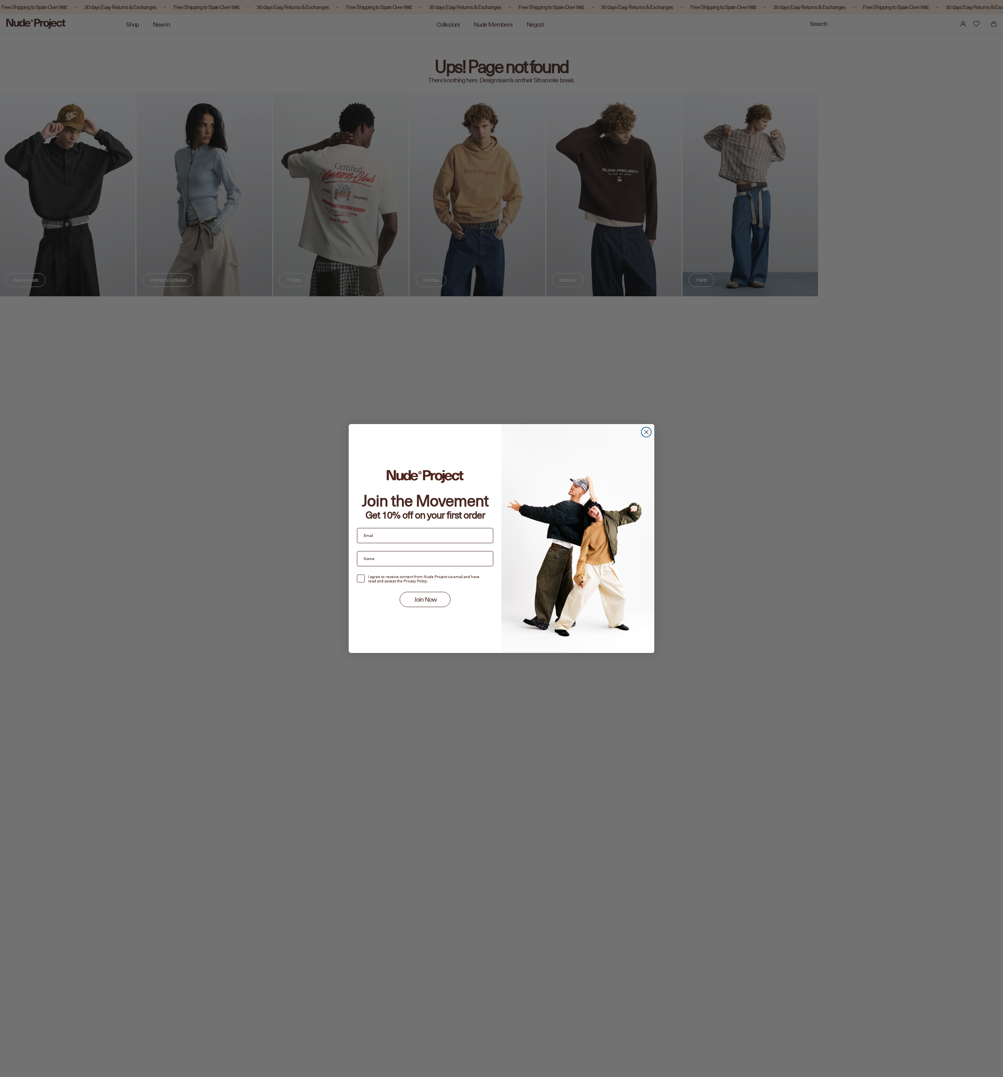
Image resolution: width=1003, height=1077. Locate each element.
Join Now (425, 599)
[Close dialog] (646, 432)
